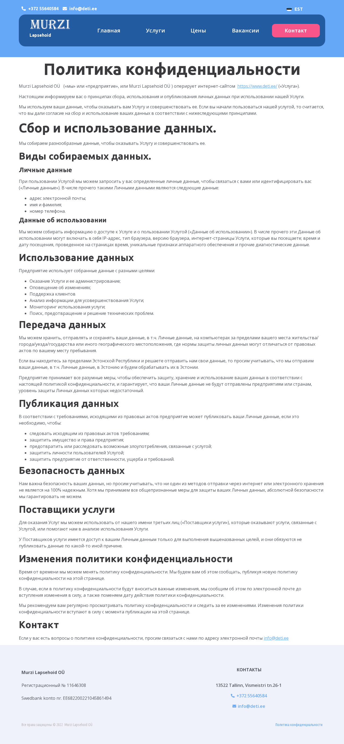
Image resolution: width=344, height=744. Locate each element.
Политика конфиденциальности (298, 725)
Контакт (296, 30)
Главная (108, 30)
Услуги (155, 30)
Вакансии (245, 30)
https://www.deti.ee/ (257, 86)
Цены (198, 30)
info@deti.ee (276, 638)
